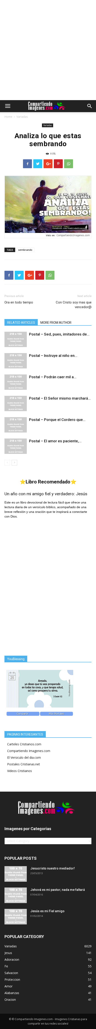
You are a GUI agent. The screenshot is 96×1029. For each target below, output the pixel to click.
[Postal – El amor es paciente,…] (15, 446)
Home (8, 117)
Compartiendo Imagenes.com (28, 751)
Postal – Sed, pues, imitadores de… (59, 334)
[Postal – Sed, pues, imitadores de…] (15, 339)
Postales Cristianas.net (23, 764)
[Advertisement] (48, 50)
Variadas (22, 117)
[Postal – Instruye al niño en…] (15, 360)
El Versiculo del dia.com (24, 757)
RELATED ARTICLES (21, 322)
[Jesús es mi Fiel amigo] (15, 916)
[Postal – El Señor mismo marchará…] (15, 403)
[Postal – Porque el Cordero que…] (15, 425)
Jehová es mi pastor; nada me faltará (57, 890)
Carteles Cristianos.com (24, 744)
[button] (89, 106)
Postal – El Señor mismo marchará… (60, 398)
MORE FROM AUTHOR (55, 322)
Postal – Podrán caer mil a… (52, 377)
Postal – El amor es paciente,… (55, 441)
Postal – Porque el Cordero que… (57, 419)
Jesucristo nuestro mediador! (52, 868)
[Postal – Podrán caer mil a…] (15, 382)
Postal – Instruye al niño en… (53, 355)
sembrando (25, 249)
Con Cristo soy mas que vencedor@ (74, 304)
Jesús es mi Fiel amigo (47, 911)
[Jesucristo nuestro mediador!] (15, 874)
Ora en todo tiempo (18, 302)
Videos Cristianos (19, 771)
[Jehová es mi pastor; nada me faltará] (15, 895)
